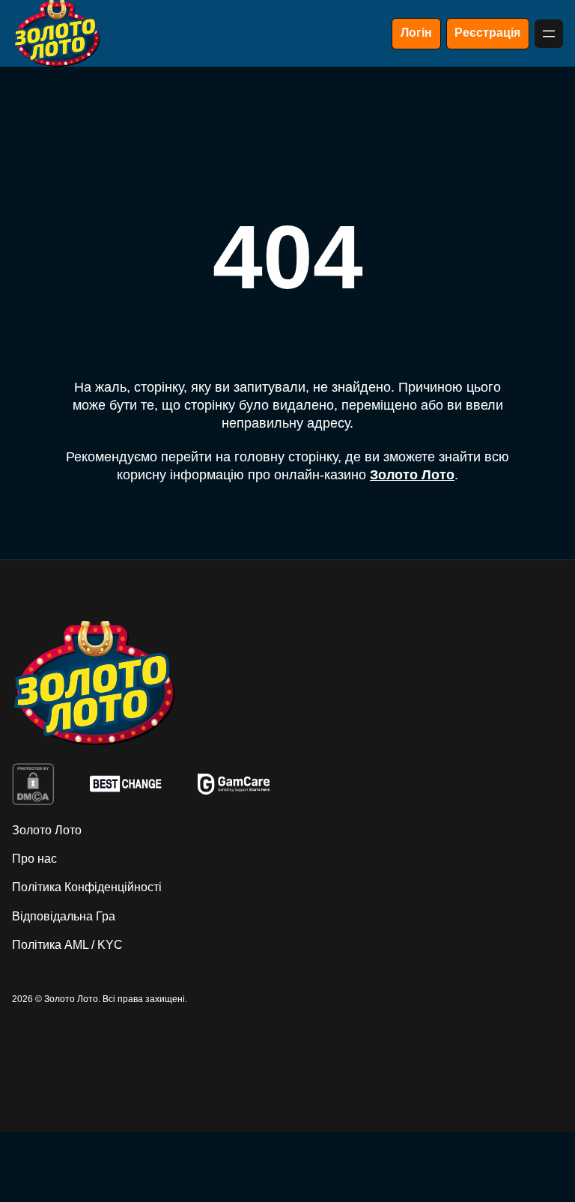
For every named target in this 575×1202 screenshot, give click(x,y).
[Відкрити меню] (549, 33)
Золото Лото (412, 474)
